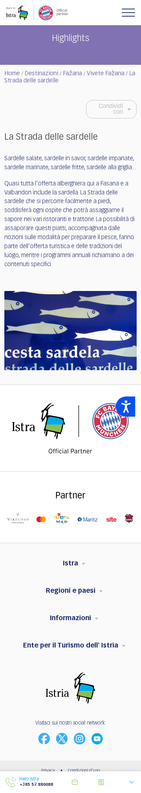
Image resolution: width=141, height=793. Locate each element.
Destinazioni (41, 74)
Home (12, 74)
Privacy (48, 771)
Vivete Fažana (105, 74)
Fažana (72, 74)
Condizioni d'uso (84, 771)
